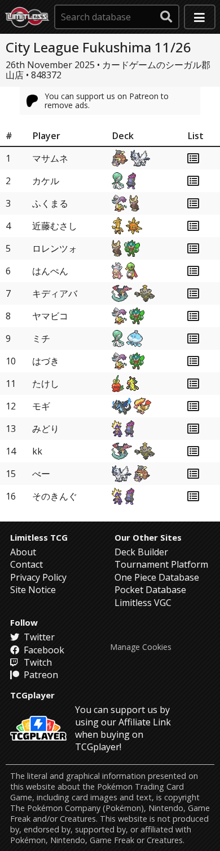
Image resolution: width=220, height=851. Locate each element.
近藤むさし (54, 226)
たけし (45, 383)
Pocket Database (150, 589)
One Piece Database (157, 577)
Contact (26, 564)
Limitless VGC (143, 602)
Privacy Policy (38, 577)
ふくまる (50, 203)
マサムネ (50, 158)
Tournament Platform (161, 564)
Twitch (36, 662)
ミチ (41, 338)
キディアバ (54, 293)
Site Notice (33, 589)
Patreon (39, 675)
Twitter (38, 637)
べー (41, 473)
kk (37, 451)
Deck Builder (141, 552)
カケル (45, 181)
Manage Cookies (140, 647)
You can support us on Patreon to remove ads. (107, 100)
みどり (45, 428)
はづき (45, 361)
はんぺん (50, 271)
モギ (41, 406)
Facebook (42, 650)
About (23, 552)
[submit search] (166, 17)
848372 (46, 75)
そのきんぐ (54, 496)
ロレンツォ (54, 248)
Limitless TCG (39, 537)
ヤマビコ (50, 316)
